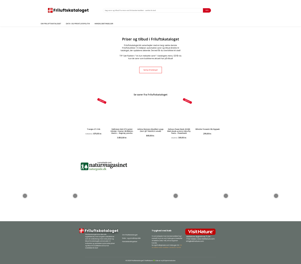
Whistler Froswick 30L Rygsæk (207, 129)
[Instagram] (207, 247)
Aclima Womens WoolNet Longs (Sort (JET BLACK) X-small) (150, 130)
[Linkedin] (213, 247)
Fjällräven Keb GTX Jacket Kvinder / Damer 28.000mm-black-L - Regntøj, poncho (122, 131)
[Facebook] (201, 247)
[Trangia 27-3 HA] (93, 113)
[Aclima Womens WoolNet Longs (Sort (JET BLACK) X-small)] (150, 113)
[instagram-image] (25, 195)
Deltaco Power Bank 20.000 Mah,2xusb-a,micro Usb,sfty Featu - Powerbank (179, 131)
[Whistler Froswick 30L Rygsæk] (207, 113)
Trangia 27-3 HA (93, 129)
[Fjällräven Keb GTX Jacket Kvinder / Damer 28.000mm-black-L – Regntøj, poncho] (122, 113)
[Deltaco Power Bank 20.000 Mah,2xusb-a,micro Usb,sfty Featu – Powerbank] (179, 113)
